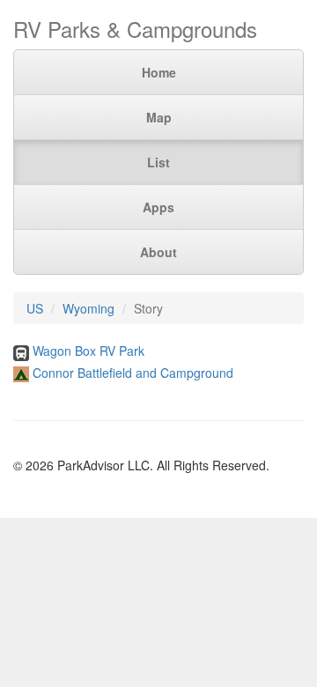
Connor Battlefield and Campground (133, 372)
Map (159, 117)
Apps (158, 207)
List (158, 162)
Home (159, 72)
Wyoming (88, 308)
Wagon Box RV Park (88, 350)
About (158, 252)
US (34, 308)
